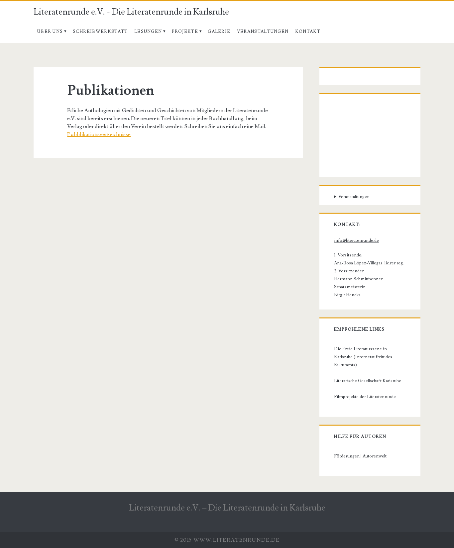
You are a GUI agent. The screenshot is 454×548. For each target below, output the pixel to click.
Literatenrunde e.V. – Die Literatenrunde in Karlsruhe (227, 508)
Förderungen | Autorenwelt (360, 456)
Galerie (219, 31)
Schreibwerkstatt (100, 31)
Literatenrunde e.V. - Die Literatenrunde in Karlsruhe (131, 12)
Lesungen (148, 31)
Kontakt (307, 31)
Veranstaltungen (263, 31)
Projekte (185, 31)
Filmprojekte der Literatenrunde (365, 396)
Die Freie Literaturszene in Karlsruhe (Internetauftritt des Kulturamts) (363, 357)
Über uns (50, 31)
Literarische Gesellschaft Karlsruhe (367, 380)
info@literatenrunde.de (356, 240)
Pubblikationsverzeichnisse (99, 134)
